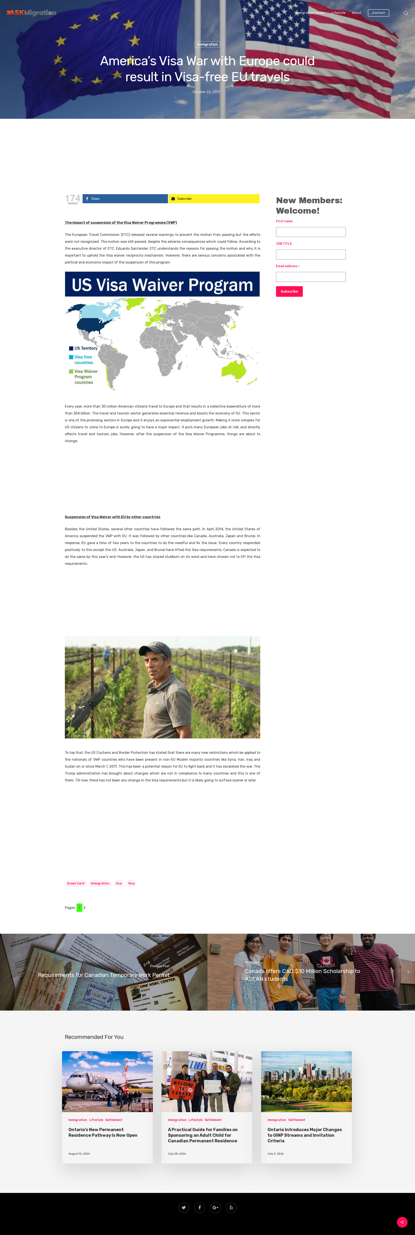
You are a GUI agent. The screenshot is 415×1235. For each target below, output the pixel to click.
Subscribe (289, 291)
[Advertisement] (207, 159)
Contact (378, 12)
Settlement (113, 1120)
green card (75, 883)
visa (131, 883)
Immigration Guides (310, 12)
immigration (100, 883)
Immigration (207, 44)
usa (119, 883)
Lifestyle (338, 12)
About (356, 12)
